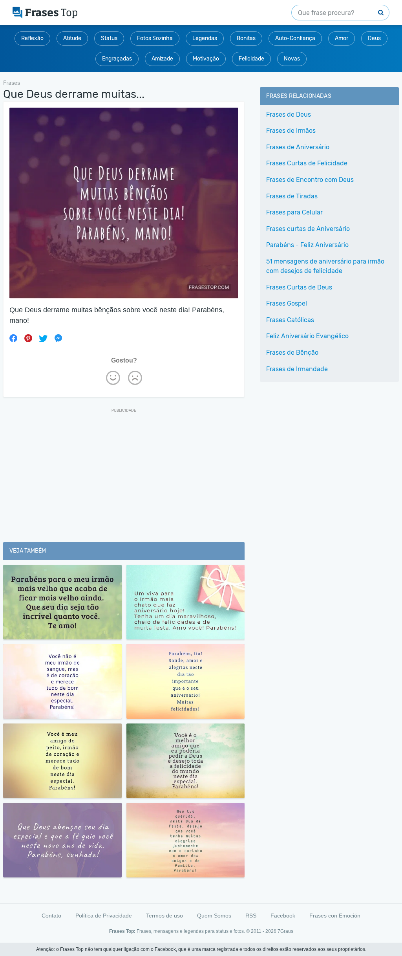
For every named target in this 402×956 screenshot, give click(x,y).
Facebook (282, 915)
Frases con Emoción (334, 915)
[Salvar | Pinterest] (28, 338)
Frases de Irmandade (297, 369)
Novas (292, 58)
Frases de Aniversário (297, 147)
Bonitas (246, 38)
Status (109, 38)
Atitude (72, 38)
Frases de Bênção (292, 352)
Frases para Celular (294, 212)
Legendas (204, 38)
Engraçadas (117, 58)
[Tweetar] (43, 338)
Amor (341, 38)
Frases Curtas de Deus (299, 287)
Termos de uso (164, 915)
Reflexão (32, 38)
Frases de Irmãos (291, 130)
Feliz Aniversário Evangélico (307, 336)
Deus (374, 38)
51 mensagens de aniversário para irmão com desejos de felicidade (325, 266)
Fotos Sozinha (155, 38)
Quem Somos (214, 915)
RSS (250, 915)
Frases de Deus (288, 114)
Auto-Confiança (295, 38)
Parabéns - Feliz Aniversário (307, 245)
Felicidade (251, 58)
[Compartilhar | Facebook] (13, 338)
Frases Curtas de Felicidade (306, 163)
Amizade (162, 58)
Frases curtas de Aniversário (308, 229)
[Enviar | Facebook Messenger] (58, 338)
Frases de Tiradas (292, 196)
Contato (51, 915)
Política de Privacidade (103, 915)
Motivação (206, 58)
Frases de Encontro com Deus (310, 179)
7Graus (285, 931)
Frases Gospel (286, 303)
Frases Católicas (290, 320)
